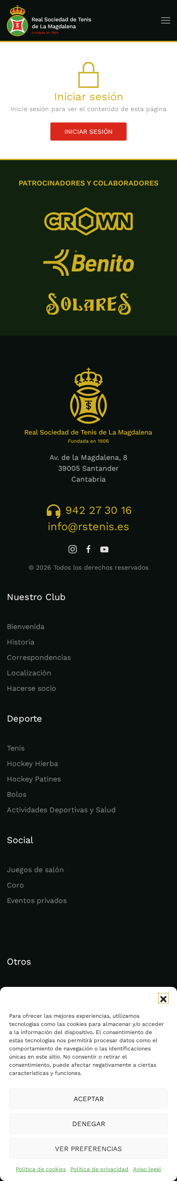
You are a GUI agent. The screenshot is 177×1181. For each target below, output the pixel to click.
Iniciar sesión (88, 131)
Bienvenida (25, 626)
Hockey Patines (34, 779)
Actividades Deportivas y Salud (61, 809)
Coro (15, 885)
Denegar (88, 1124)
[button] (163, 998)
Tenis (16, 748)
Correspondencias (39, 657)
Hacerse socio (31, 688)
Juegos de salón (35, 869)
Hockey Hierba (32, 763)
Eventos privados (37, 900)
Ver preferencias (88, 1149)
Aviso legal (147, 1169)
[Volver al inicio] (49, 20)
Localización (29, 673)
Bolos (16, 794)
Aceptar (89, 1099)
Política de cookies (41, 1169)
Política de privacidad (99, 1169)
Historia (20, 642)
